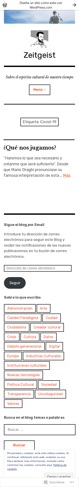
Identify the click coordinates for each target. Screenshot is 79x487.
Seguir (14, 283)
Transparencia (19, 394)
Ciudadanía (16, 327)
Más (66, 175)
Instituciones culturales (27, 365)
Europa (13, 356)
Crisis (11, 337)
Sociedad (49, 384)
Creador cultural (47, 327)
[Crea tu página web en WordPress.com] (39, 5)
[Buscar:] (39, 429)
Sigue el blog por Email (24, 225)
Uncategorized (50, 394)
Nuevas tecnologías (23, 375)
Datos (48, 337)
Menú (38, 90)
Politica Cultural (20, 384)
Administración (19, 308)
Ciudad (51, 318)
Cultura (30, 337)
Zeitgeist (40, 55)
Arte (43, 308)
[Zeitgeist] (39, 17)
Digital (54, 346)
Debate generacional (24, 346)
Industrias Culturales (43, 356)
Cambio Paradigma (22, 318)
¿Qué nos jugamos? (30, 147)
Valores (13, 404)
